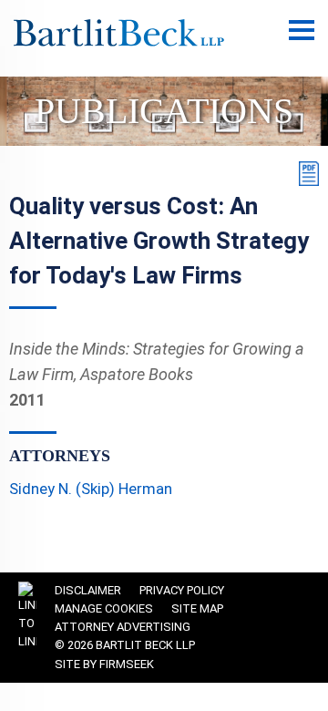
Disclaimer (88, 590)
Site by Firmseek (104, 664)
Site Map (197, 608)
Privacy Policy (181, 590)
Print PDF (305, 173)
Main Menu (301, 39)
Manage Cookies (104, 608)
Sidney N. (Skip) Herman (90, 488)
